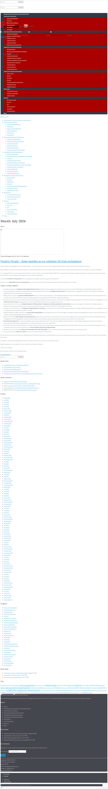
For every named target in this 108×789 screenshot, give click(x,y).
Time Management (9, 663)
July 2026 (6, 400)
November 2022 (8, 457)
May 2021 (6, 476)
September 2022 (8, 459)
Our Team (9, 102)
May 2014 (6, 578)
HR (100, 688)
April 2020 (6, 495)
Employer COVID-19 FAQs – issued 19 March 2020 (27, 383)
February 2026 (7, 410)
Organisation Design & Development (13, 71)
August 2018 (7, 523)
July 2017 (6, 542)
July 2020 (6, 489)
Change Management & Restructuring (15, 82)
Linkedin (48, 35)
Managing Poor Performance (75, 690)
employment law (6, 688)
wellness (90, 692)
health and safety (73, 688)
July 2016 (6, 557)
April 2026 (6, 406)
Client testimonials (11, 111)
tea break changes (74, 692)
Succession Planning (11, 67)
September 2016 (8, 553)
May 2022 (6, 464)
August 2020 (7, 487)
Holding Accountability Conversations (89, 688)
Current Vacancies (11, 95)
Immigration (7, 642)
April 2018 (6, 532)
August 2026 (7, 398)
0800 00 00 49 (10, 768)
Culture (83, 685)
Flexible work (64, 688)
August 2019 (7, 506)
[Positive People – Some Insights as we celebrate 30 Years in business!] (32, 254)
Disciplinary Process (11, 38)
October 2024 (7, 423)
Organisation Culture (11, 84)
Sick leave (56, 692)
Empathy (87, 685)
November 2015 (8, 566)
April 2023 (6, 453)
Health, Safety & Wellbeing (12, 23)
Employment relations (37, 688)
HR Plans (9, 80)
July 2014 (6, 574)
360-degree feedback (15, 685)
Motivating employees (95, 690)
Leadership (11, 690)
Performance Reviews (11, 42)
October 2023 (7, 444)
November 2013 (8, 583)
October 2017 (7, 538)
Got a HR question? (11, 106)
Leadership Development (12, 56)
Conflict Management (9, 614)
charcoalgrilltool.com (9, 388)
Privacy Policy (7, 782)
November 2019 (8, 502)
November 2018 (8, 519)
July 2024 (6, 427)
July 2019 (6, 508)
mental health (86, 690)
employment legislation (21, 687)
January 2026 (7, 413)
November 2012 (8, 600)
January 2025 (7, 419)
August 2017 (7, 540)
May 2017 (6, 544)
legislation (58, 690)
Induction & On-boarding (12, 93)
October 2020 (7, 483)
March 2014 (7, 580)
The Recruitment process (12, 91)
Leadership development (28, 690)
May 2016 (6, 561)
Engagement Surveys (11, 87)
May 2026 (6, 404)
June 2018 (6, 527)
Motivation (7, 648)
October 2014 (7, 572)
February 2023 (7, 455)
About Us (6, 98)
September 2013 (8, 587)
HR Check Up (9, 27)
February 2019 (7, 517)
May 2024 (6, 432)
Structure (9, 75)
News (5, 113)
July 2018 (6, 525)
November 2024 (8, 421)
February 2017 (7, 546)
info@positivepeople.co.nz (21, 35)
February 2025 (7, 417)
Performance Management (8, 693)
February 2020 (7, 500)
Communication (8, 612)
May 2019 (6, 512)
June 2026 (6, 402)
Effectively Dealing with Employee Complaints (16, 371)
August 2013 (7, 589)
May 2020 (6, 493)
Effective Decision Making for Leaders (27, 390)
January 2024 (7, 440)
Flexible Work (7, 633)
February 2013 (7, 595)
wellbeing (85, 693)
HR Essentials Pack (11, 25)
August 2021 (7, 472)
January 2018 (7, 536)
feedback (58, 688)
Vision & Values (10, 73)
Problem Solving (8, 656)
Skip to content (5, 117)
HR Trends (6, 639)
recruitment (19, 693)
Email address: (5, 751)
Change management (27, 685)
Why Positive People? (11, 100)
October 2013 (7, 585)
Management (65, 690)
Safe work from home (49, 692)
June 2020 (6, 491)
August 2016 (7, 555)
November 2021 (8, 470)
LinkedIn (6, 776)
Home (5, 706)
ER (54, 688)
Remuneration (7, 661)
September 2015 (8, 568)
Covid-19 (6, 616)
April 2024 (6, 434)
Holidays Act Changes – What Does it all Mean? (16, 365)
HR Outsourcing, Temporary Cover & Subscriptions (16, 14)
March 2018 (7, 534)
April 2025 (6, 415)
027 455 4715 (31, 26)
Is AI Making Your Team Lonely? (12, 367)
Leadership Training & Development (13, 47)
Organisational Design (9, 650)
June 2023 (6, 451)
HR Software (9, 29)
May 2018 (6, 529)
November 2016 (8, 549)
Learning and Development (11, 646)
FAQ (8, 104)
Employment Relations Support (13, 36)
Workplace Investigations (12, 34)
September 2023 (8, 447)
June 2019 (6, 510)
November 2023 (8, 442)
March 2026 (7, 408)
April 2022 (6, 466)
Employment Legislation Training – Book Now (17, 60)
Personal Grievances (11, 40)
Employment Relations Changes (18, 381)
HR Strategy (9, 78)
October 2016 (7, 551)
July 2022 (6, 461)
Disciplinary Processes (10, 618)
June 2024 (6, 430)
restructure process (38, 693)
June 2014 (6, 576)
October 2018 (7, 521)
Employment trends (48, 688)
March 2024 (7, 436)
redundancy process (28, 692)
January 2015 (7, 570)
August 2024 (7, 425)
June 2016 (6, 559)
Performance (7, 652)
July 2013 (6, 591)
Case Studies (9, 109)
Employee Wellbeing (9, 625)
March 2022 (7, 468)
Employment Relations (10, 629)
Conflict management (68, 685)
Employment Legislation (10, 627)
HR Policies (9, 20)
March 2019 (7, 515)
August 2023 (7, 449)
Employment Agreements (12, 18)
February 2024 (7, 438)
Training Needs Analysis (12, 69)
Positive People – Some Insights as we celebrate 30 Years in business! (41, 261)
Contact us (5, 36)
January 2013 (7, 597)
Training (80, 692)
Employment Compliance (10, 16)
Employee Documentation (11, 622)
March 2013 (7, 593)
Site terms (6, 779)
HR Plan (104, 688)
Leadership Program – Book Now (14, 58)
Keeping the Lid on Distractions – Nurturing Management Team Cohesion (23, 373)
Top (2, 787)
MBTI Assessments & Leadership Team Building (17, 51)
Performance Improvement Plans (14, 45)
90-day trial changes (5, 685)
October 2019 (7, 504)
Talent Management (11, 64)
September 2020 (8, 485)
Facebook (69, 35)
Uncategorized (5, 354)
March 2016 (7, 563)
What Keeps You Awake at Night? (12, 369)
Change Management (9, 610)
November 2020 (8, 481)
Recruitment (7, 89)
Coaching (9, 53)
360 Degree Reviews (11, 49)
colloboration (42, 685)
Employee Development (10, 620)
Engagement (7, 631)
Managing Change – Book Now (13, 62)
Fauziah (6, 381)
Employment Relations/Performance (13, 31)
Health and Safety (8, 635)
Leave (54, 690)
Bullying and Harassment (10, 608)
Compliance (59, 685)
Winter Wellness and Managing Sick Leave (28, 388)
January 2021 (7, 478)
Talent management (64, 693)
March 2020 (7, 498)
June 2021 (6, 474)
